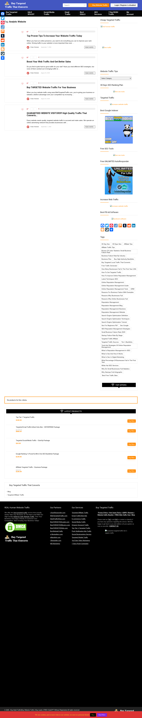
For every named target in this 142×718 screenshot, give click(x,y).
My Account (130, 13)
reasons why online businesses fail (115, 299)
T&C (109, 519)
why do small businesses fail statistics (115, 369)
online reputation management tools (115, 289)
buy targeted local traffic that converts (116, 262)
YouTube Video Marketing (81, 540)
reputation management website (113, 312)
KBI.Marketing (55, 543)
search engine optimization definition (115, 315)
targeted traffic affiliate (110, 339)
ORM (132, 289)
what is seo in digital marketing (113, 357)
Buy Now (132, 421)
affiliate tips (128, 244)
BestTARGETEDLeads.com (59, 522)
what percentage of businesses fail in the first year (119, 361)
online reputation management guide (115, 285)
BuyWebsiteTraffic (56, 531)
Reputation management (110, 302)
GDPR (124, 512)
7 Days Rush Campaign (80, 543)
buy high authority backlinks (124, 259)
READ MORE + (89, 47)
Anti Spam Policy (115, 512)
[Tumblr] (2, 36)
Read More (102, 715)
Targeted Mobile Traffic (80, 537)
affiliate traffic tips (108, 247)
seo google (124, 325)
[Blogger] (2, 49)
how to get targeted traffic (111, 272)
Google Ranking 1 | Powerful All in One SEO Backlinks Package (37, 454)
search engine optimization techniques (115, 319)
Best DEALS (82, 13)
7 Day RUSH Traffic (113, 13)
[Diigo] (2, 27)
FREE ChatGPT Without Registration (55, 710)
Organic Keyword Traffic (80, 525)
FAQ (116, 519)
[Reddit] (2, 40)
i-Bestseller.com (55, 540)
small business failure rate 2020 (113, 332)
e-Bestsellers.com (56, 534)
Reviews (131, 512)
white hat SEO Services (110, 365)
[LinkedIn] (2, 44)
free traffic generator (109, 266)
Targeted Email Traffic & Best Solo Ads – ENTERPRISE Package (38, 427)
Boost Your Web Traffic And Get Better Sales (49, 61)
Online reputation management (113, 282)
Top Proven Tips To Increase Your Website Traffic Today (54, 36)
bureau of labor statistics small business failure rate (116, 251)
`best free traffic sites (110, 375)
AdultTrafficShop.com (57, 519)
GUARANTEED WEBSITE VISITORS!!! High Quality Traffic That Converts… (57, 114)
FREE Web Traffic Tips (122, 515)
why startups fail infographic (112, 372)
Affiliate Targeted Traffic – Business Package (31, 467)
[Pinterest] (2, 22)
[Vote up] (35, 31)
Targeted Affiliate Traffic (16, 495)
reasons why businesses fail (112, 295)
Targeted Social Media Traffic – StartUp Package (33, 440)
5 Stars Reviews (34, 47)
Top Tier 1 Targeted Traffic (25, 417)
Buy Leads (39, 710)
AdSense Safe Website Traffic (23, 516)
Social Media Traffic (49, 13)
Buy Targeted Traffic (11, 13)
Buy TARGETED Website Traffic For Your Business (51, 87)
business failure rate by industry (113, 256)
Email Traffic (67, 13)
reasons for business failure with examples (118, 292)
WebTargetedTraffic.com (58, 516)
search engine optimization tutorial (114, 322)
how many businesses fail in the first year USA (119, 269)
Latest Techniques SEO (110, 279)
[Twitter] (2, 18)
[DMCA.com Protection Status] (16, 522)
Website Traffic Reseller (106, 515)
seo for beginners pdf (109, 325)
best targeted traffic (20, 512)
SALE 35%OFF (31, 13)
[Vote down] (31, 31)
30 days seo (116, 244)
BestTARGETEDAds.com (59, 528)
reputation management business (114, 309)
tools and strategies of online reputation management (116, 346)
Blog (9, 491)
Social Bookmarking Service (81, 534)
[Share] (2, 58)
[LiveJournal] (2, 53)
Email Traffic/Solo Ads (79, 516)
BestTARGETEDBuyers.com (60, 525)
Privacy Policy (103, 512)
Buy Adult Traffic (15, 710)
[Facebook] (2, 14)
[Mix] (2, 31)
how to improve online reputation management (119, 276)
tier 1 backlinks (126, 342)
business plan (106, 259)
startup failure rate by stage (112, 335)
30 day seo (106, 244)
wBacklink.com (55, 537)
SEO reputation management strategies (116, 329)
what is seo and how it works (112, 354)
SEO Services (98, 13)
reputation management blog (112, 305)
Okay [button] (93, 715)
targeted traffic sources (110, 342)
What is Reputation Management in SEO (116, 350)
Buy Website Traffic (99, 5)
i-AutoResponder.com (57, 512)
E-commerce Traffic (79, 519)
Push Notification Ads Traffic (81, 531)
